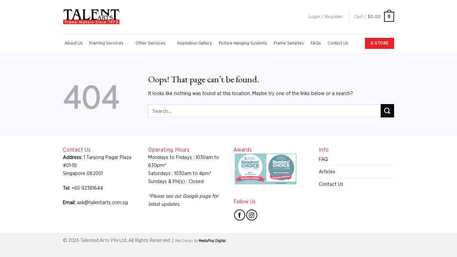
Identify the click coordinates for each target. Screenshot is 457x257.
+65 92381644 (87, 188)
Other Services (150, 43)
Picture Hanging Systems (243, 43)
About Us (74, 43)
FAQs (315, 43)
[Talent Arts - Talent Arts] (91, 16)
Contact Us (338, 43)
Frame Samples (289, 43)
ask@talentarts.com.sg (102, 202)
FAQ (323, 159)
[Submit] (387, 110)
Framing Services (106, 43)
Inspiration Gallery (194, 43)
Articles (327, 171)
